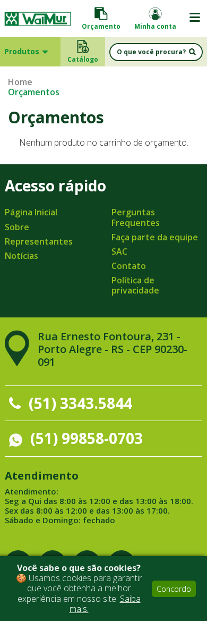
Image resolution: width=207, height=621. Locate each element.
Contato (128, 266)
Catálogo (82, 59)
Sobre (17, 227)
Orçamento (101, 26)
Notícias (21, 256)
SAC (119, 251)
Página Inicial (31, 212)
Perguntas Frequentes (135, 217)
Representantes (39, 241)
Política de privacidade (135, 285)
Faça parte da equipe (154, 237)
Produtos (21, 51)
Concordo (174, 589)
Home (20, 82)
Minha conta (155, 26)
